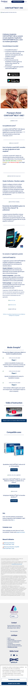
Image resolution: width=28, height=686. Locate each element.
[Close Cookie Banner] (25, 667)
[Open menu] (26, 2)
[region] (14, 675)
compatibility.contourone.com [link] (17, 571)
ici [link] (14, 527)
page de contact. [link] (21, 539)
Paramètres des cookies (14, 679)
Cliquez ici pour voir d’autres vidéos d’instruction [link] (14, 428)
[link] (4, 1)
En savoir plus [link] (14, 477)
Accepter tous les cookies (14, 683)
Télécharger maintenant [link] (14, 493)
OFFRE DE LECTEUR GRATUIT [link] (18, 1)
